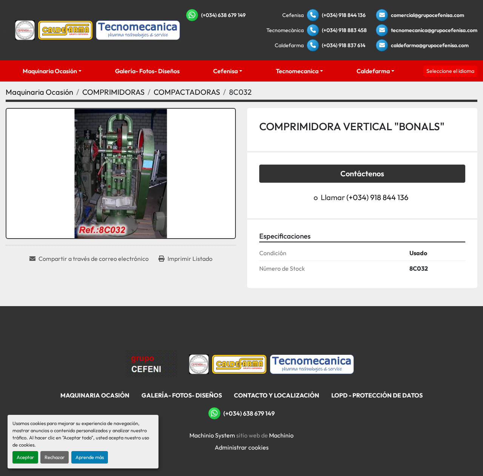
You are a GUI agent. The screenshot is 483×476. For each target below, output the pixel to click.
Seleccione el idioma (450, 71)
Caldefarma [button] (373, 71)
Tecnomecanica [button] (297, 71)
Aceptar (25, 457)
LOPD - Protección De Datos (377, 395)
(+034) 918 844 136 (344, 15)
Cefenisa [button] (225, 71)
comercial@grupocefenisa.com (427, 15)
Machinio (281, 435)
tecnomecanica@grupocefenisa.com (434, 30)
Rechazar (55, 457)
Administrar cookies (242, 447)
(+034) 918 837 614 (343, 45)
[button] (52, 71)
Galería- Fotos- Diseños (147, 71)
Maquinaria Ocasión (50, 71)
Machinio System (212, 435)
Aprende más (89, 457)
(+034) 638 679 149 (223, 15)
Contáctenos (362, 173)
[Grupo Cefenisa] (151, 363)
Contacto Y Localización (276, 395)
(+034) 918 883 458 (344, 30)
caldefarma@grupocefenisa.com (430, 45)
